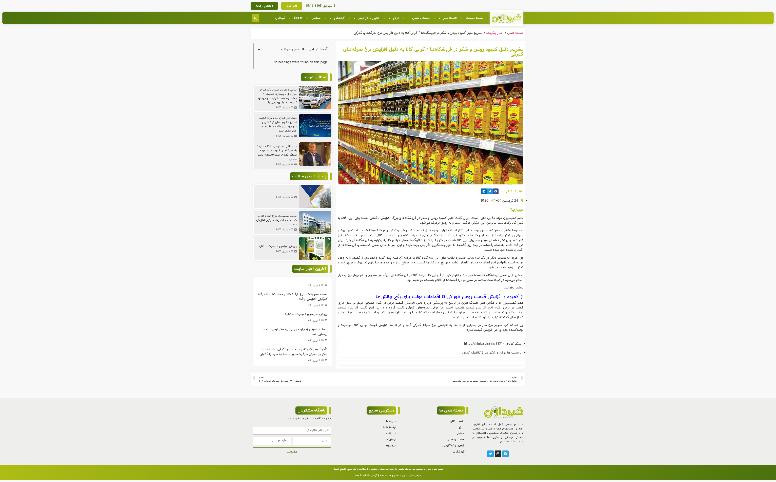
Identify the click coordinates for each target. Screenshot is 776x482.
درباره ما (391, 421)
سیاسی (316, 18)
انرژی (395, 18)
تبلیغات (391, 434)
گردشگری (339, 18)
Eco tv (298, 18)
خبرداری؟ (516, 209)
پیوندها (391, 446)
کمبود (466, 352)
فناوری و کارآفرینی (368, 18)
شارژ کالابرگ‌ (479, 352)
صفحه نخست (474, 18)
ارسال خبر (390, 440)
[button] (255, 18)
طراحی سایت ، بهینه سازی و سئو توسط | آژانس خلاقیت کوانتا (388, 475)
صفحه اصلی (515, 33)
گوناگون (280, 18)
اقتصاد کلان (450, 18)
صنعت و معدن (421, 18)
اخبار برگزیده (495, 33)
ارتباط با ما (389, 427)
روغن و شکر (498, 352)
